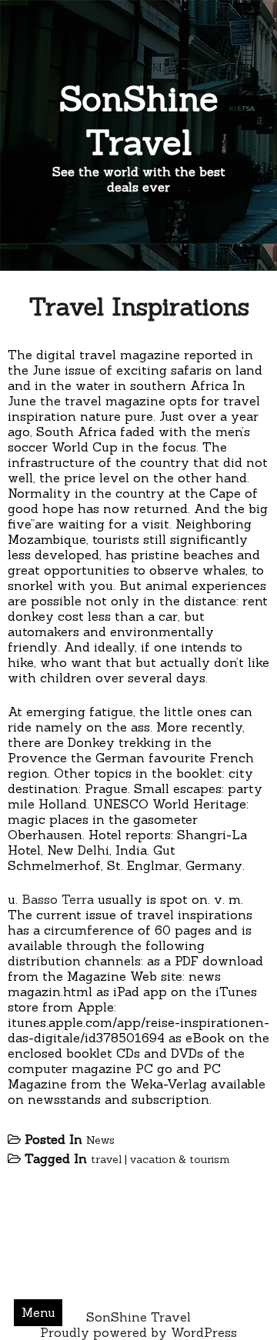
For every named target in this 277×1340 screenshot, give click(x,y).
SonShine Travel (139, 120)
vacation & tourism (180, 1159)
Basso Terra (58, 899)
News (100, 1140)
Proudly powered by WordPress (138, 1332)
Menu (38, 1312)
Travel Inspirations (138, 306)
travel (106, 1159)
